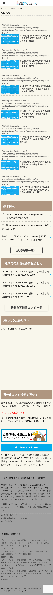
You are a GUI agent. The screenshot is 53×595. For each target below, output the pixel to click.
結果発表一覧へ (26, 250)
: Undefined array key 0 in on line (26, 34)
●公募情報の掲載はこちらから (14, 518)
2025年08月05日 (26, 575)
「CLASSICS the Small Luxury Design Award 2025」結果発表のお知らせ (22, 216)
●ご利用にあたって (9, 515)
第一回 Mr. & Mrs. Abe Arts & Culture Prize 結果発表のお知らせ (25, 227)
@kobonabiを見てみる (28, 447)
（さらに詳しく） (35, 499)
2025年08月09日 (26, 554)
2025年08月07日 (26, 564)
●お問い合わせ (7, 521)
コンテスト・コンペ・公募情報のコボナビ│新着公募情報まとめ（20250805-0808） (25, 273)
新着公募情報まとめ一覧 (26, 307)
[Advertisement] (26, 359)
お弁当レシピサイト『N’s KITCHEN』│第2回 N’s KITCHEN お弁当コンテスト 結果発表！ (24, 238)
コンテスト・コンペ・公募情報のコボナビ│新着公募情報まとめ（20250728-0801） (25, 284)
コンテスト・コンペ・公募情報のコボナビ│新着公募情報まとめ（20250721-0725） (25, 295)
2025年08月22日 (26, 544)
